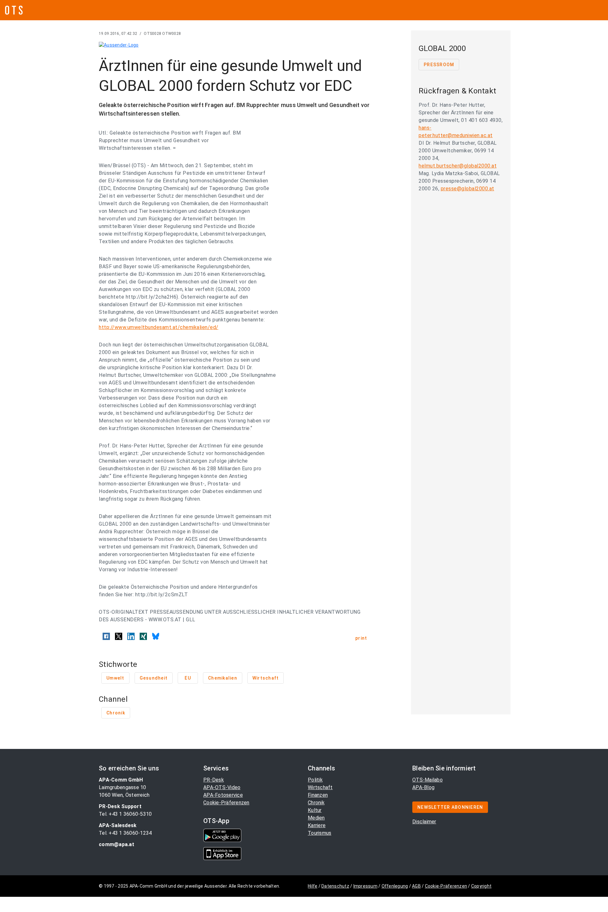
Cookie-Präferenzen (226, 803)
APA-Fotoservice (223, 795)
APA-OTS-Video (221, 787)
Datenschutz (335, 886)
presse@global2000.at (467, 189)
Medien (316, 818)
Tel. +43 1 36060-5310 (125, 814)
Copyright (481, 886)
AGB (416, 886)
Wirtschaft (320, 787)
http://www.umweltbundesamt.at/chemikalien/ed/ (158, 327)
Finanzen (318, 795)
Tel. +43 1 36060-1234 (125, 833)
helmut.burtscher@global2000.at (458, 166)
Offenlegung (395, 886)
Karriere (317, 825)
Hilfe (312, 886)
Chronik (316, 803)
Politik (315, 780)
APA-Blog (423, 787)
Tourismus (319, 833)
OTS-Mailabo (427, 780)
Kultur (315, 810)
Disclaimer (424, 822)
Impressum (365, 886)
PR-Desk (213, 780)
